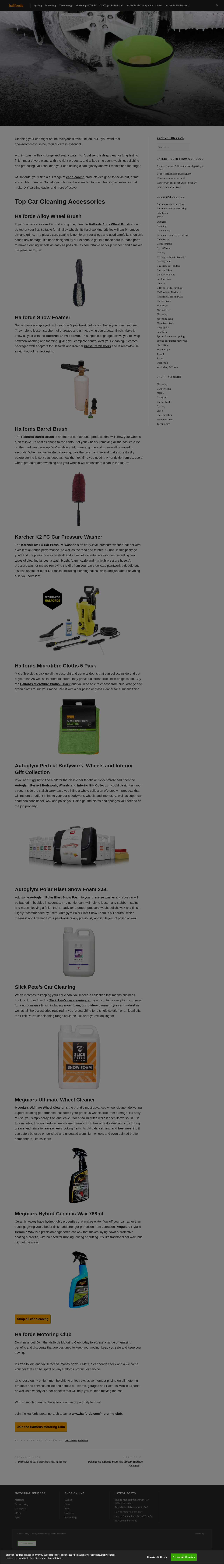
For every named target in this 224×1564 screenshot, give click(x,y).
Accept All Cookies (184, 1557)
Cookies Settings (157, 1557)
